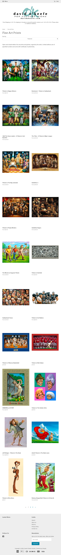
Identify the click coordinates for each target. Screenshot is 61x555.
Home (3, 29)
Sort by (4, 36)
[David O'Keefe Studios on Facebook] (3, 536)
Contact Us (34, 528)
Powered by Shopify (41, 548)
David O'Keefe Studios (30, 548)
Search (33, 520)
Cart (57, 1)
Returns (34, 524)
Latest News (6, 517)
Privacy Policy (35, 526)
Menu (6, 1)
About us (34, 522)
